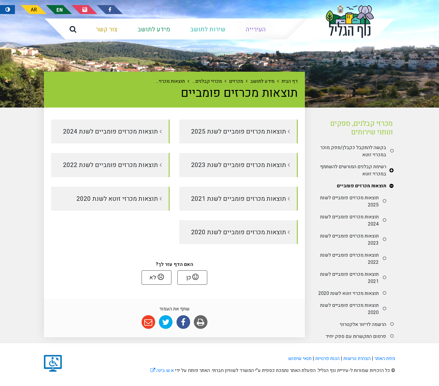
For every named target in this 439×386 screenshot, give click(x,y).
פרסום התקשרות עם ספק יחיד (356, 336)
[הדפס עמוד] (200, 322)
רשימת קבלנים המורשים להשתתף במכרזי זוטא (353, 170)
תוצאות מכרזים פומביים (361, 185)
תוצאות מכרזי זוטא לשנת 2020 (348, 293)
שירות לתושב (207, 29)
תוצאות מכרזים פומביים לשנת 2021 (349, 278)
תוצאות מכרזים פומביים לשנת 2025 (349, 201)
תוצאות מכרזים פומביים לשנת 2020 (349, 309)
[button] (72, 29)
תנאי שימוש (299, 358)
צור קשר (106, 29)
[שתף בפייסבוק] (183, 322)
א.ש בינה (162, 370)
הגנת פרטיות (327, 358)
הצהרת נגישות (357, 358)
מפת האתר (384, 358)
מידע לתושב (154, 29)
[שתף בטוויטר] (166, 322)
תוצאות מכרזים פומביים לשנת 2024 (349, 220)
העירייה (256, 29)
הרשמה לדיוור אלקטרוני (363, 324)
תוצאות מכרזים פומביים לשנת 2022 (349, 259)
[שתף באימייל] (148, 322)
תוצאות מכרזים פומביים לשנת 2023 (349, 239)
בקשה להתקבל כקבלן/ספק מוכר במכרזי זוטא (353, 151)
